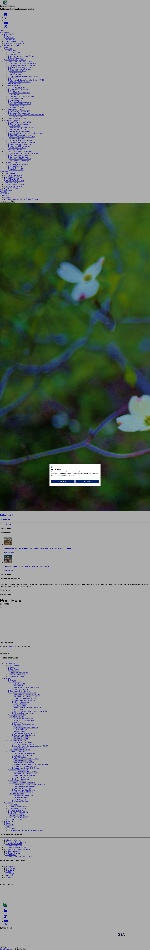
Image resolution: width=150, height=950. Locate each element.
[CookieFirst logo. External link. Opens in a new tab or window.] (52, 467)
